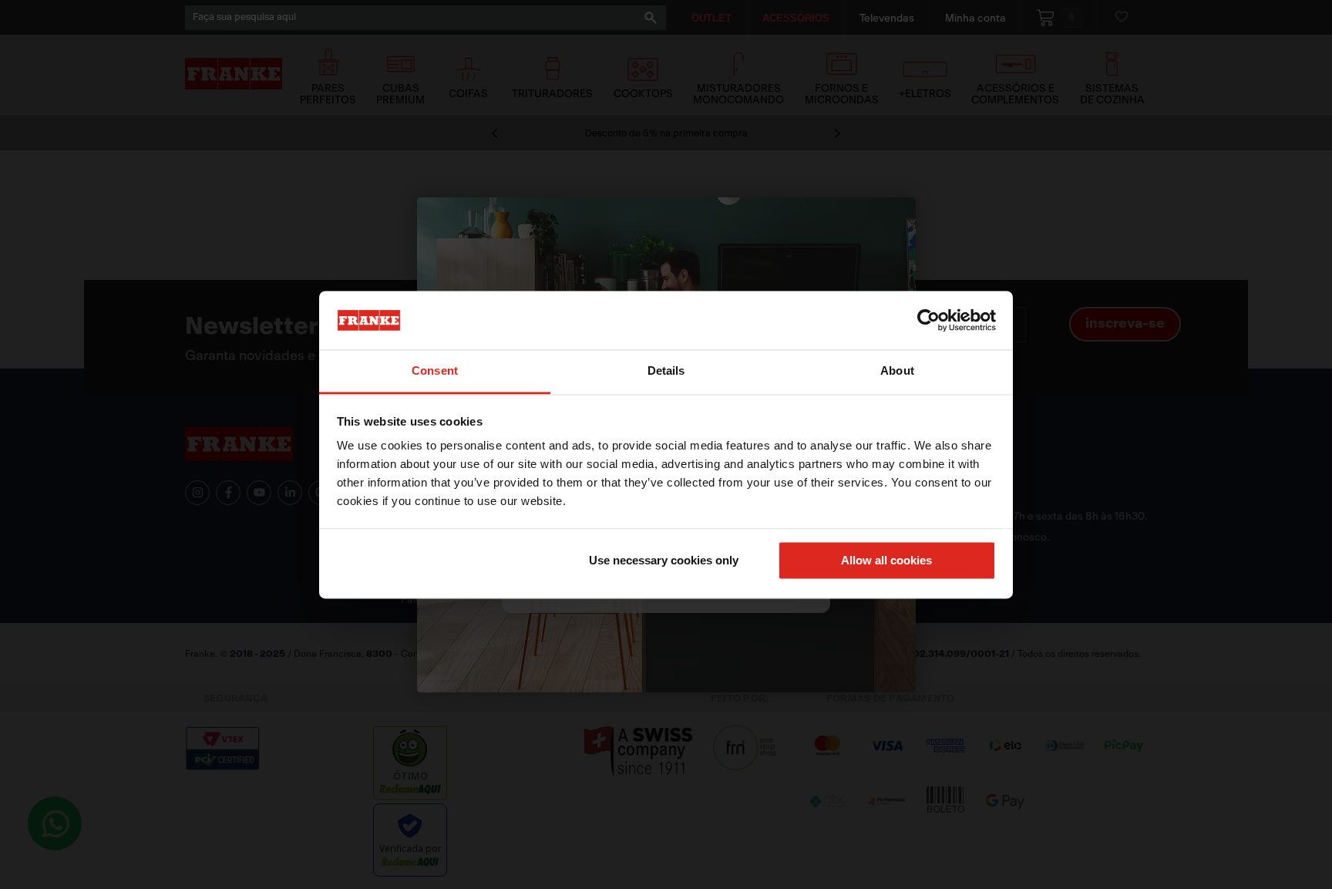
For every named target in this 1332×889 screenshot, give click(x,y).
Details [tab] (666, 371)
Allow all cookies (886, 560)
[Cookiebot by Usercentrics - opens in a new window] (928, 320)
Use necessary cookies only (663, 560)
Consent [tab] (435, 371)
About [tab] (897, 371)
